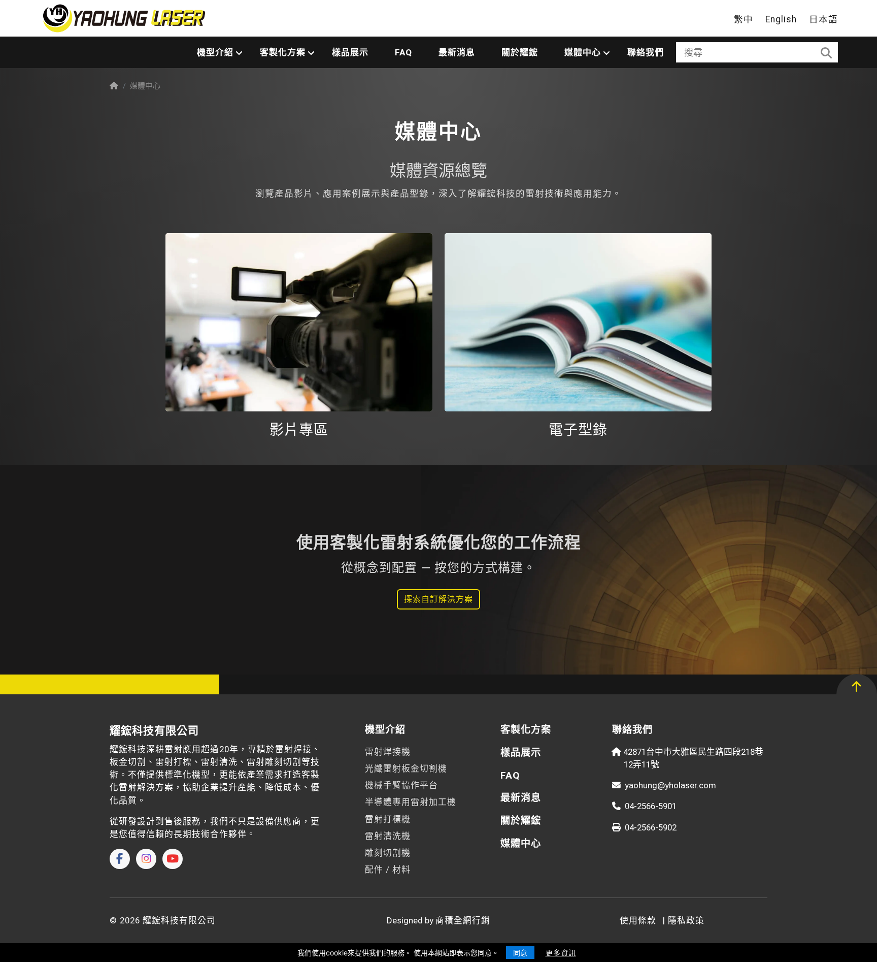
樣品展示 (350, 52)
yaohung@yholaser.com (670, 785)
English (781, 19)
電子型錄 (578, 430)
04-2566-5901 (651, 806)
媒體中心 (582, 52)
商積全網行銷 (462, 920)
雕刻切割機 (388, 853)
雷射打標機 (388, 819)
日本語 (823, 19)
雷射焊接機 (388, 752)
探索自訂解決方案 (438, 599)
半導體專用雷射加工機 (410, 802)
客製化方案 (283, 52)
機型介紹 (215, 52)
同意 (520, 952)
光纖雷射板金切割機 (406, 768)
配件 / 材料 (388, 869)
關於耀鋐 (519, 52)
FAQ (403, 52)
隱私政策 (686, 920)
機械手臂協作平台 (401, 785)
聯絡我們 (645, 52)
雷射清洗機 (388, 836)
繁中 (743, 19)
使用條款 (638, 920)
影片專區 (298, 430)
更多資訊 (561, 952)
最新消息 (456, 52)
